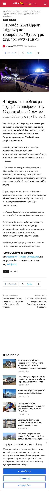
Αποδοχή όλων (24, 471)
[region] (24, 465)
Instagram (33, 256)
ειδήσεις (12, 264)
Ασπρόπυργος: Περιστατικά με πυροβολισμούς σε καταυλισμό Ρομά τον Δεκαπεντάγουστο (31, 379)
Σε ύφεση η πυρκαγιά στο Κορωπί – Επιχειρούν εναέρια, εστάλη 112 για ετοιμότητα (31, 436)
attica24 (9, 46)
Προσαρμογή (24, 478)
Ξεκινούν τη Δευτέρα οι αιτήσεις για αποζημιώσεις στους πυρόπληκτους (30, 422)
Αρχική (5, 11)
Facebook (11, 256)
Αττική (12, 11)
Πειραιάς (19, 11)
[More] (38, 52)
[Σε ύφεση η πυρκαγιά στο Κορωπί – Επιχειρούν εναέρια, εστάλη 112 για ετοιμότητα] (9, 437)
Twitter (22, 256)
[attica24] (4, 46)
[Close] (46, 442)
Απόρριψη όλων (24, 485)
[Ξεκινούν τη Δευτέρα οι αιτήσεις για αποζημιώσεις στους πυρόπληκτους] (9, 423)
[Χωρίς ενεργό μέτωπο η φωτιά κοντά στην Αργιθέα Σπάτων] (9, 393)
